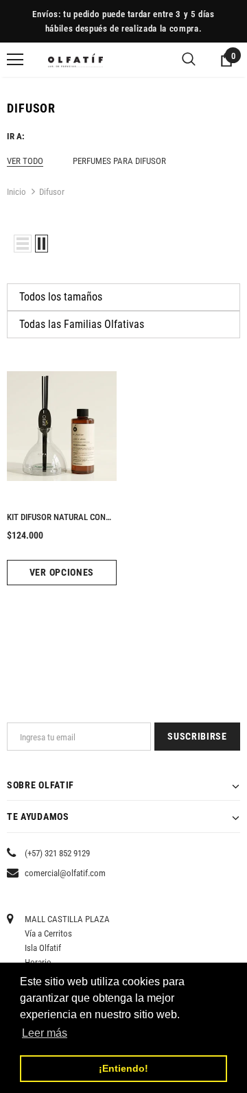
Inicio (16, 192)
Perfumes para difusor (119, 161)
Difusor (51, 192)
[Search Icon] (189, 60)
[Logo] (75, 59)
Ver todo (25, 161)
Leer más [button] (44, 1033)
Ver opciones (62, 572)
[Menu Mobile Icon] (15, 59)
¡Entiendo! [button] (123, 1068)
